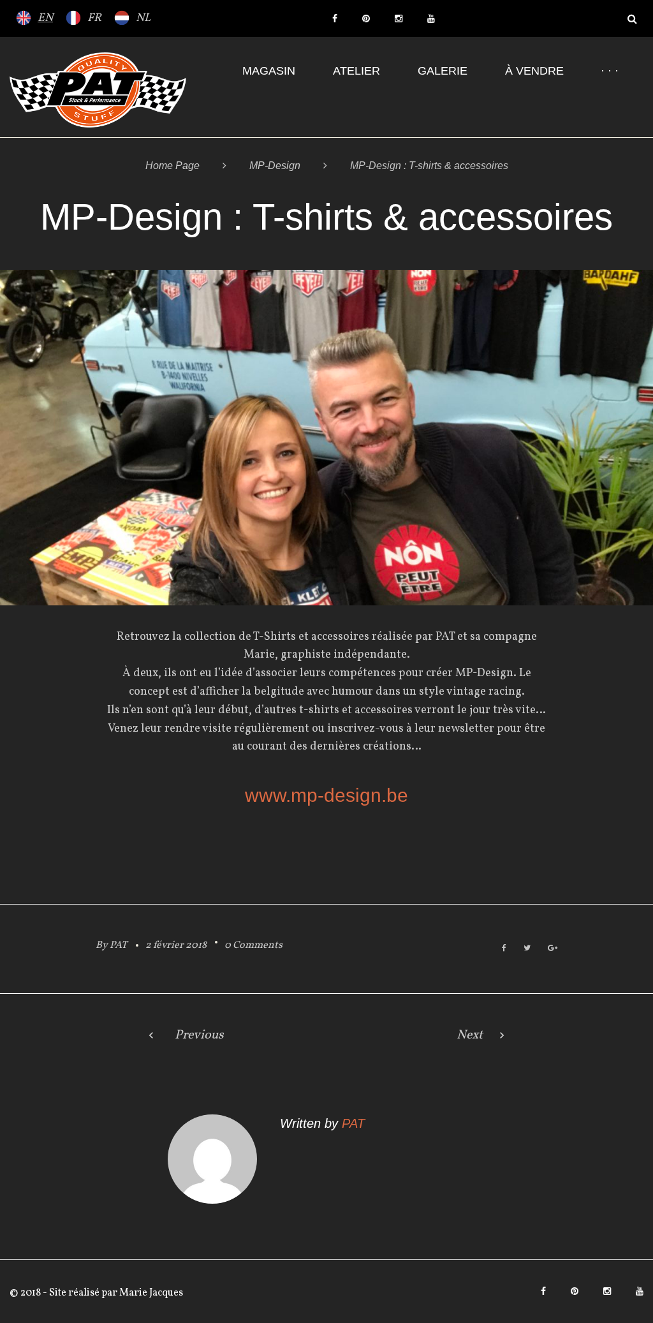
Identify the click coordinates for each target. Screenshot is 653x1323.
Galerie (442, 70)
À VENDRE (534, 70)
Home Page (172, 165)
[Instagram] (398, 18)
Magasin (268, 70)
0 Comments (253, 945)
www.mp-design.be (326, 795)
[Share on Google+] (552, 949)
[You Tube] (431, 18)
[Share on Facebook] (504, 949)
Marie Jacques (150, 1293)
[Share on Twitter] (527, 949)
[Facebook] (334, 18)
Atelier (356, 70)
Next (470, 1035)
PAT (118, 945)
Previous (199, 1035)
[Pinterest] (366, 18)
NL (143, 18)
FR (94, 18)
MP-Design (274, 165)
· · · (610, 70)
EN (45, 18)
